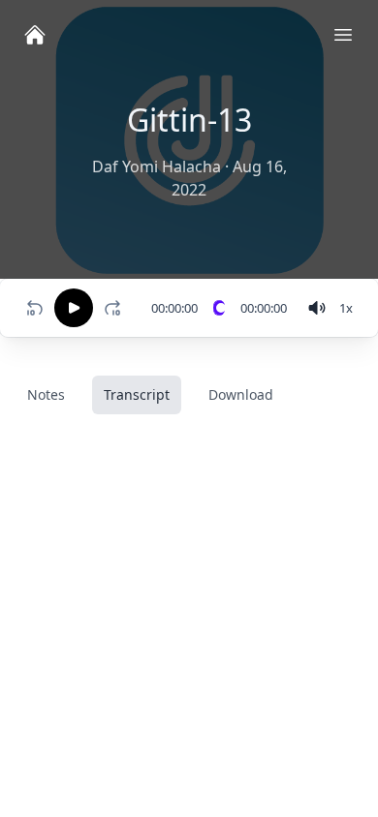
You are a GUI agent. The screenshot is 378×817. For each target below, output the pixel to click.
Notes (46, 394)
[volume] (317, 308)
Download (240, 394)
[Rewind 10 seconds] (35, 307)
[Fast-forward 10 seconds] (116, 307)
